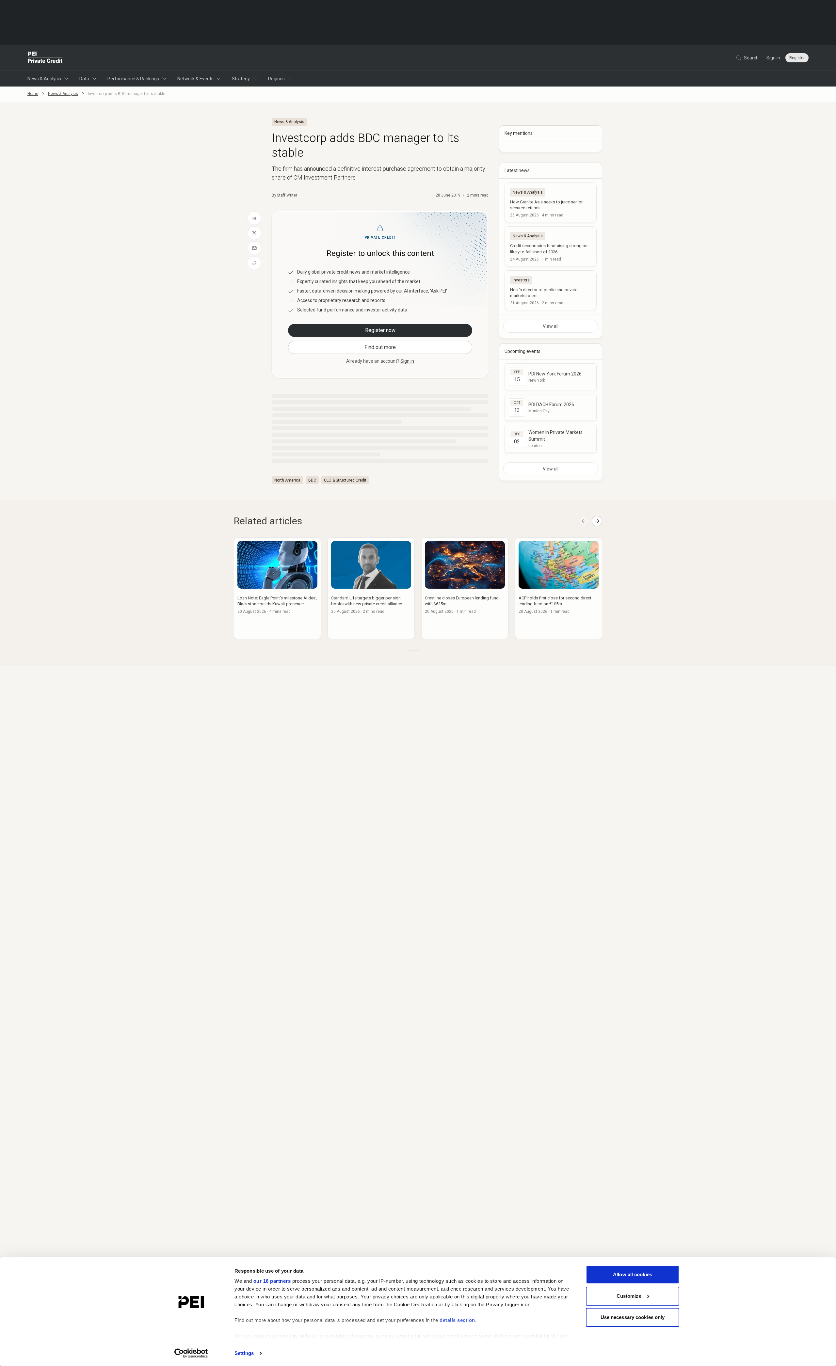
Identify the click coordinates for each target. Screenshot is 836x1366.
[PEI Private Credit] (45, 58)
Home (32, 93)
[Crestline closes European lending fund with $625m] (465, 588)
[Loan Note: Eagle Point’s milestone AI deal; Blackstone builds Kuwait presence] (277, 588)
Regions (276, 78)
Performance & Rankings (133, 78)
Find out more (380, 347)
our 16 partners (272, 1281)
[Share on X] (254, 233)
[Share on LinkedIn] (254, 218)
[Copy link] (254, 263)
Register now (380, 330)
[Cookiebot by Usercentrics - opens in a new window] (191, 1353)
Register (797, 58)
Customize (629, 1296)
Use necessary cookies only (633, 1317)
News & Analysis (44, 78)
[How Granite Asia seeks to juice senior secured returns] (550, 202)
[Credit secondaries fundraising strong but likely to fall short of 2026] (550, 246)
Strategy (241, 78)
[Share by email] (254, 248)
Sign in (773, 57)
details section (457, 1320)
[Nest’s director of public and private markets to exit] (550, 290)
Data (84, 78)
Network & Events (195, 78)
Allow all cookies (632, 1274)
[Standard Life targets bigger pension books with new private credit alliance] (371, 588)
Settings (244, 1353)
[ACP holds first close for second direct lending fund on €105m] (558, 588)
